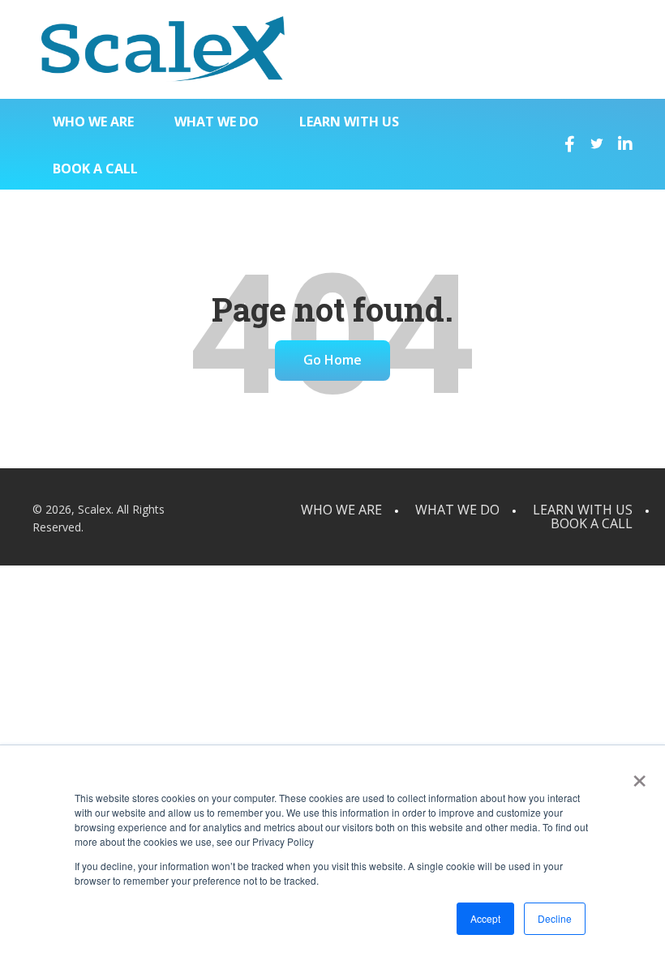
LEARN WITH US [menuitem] (349, 121)
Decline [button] (555, 918)
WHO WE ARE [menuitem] (93, 121)
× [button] (636, 775)
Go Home (332, 360)
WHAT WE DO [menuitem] (216, 121)
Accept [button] (485, 918)
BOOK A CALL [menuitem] (95, 168)
